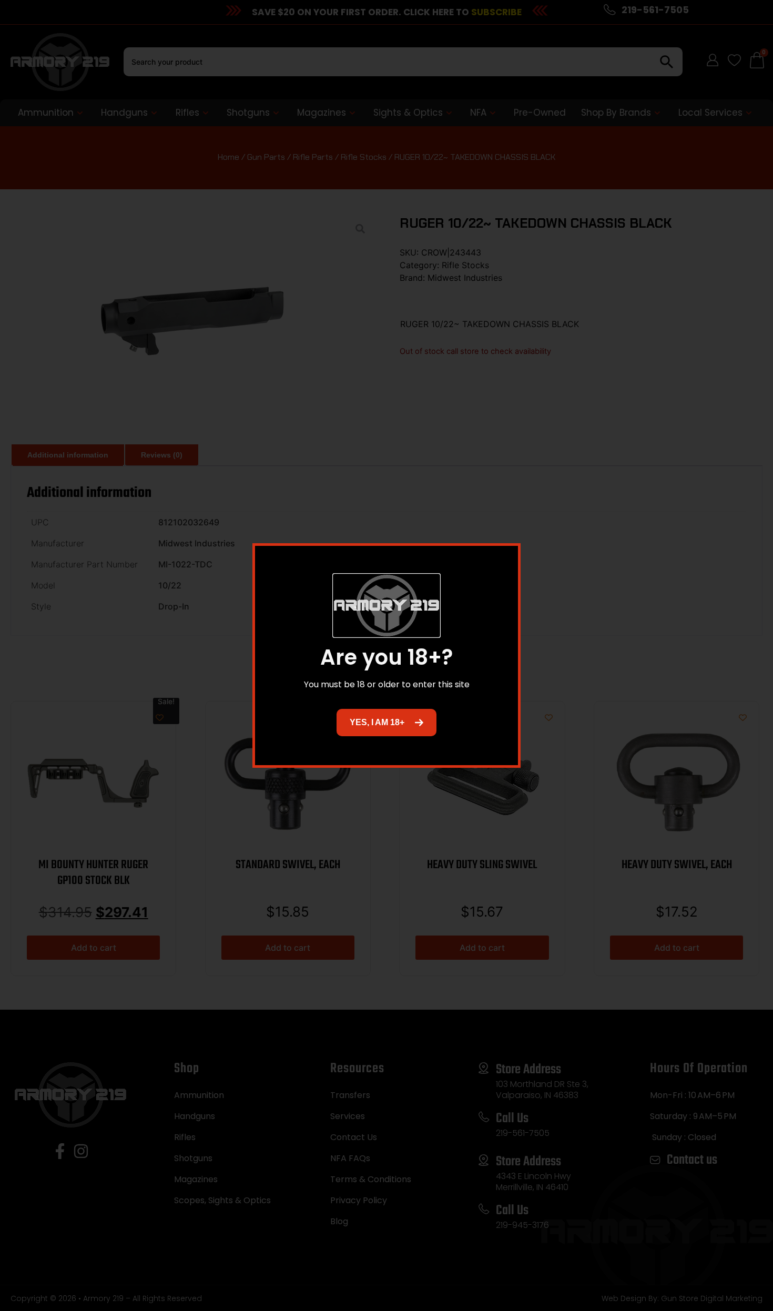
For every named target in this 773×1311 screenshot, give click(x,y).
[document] (386, 655)
